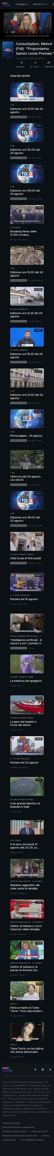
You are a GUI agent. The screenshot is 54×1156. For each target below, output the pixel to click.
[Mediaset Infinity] (6, 4)
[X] (50, 1069)
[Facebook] (35, 1069)
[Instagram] (42, 1069)
